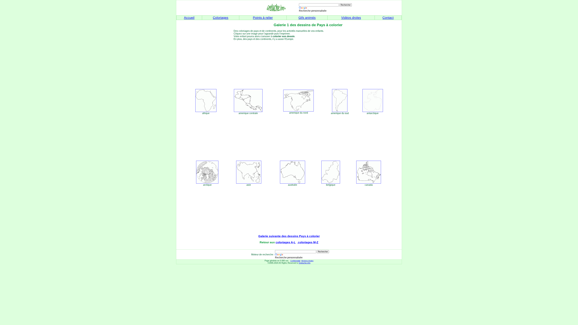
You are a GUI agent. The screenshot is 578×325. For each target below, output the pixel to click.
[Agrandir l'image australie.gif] (292, 182)
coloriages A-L (286, 242)
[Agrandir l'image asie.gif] (248, 182)
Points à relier (263, 17)
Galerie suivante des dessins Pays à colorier (289, 236)
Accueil (189, 17)
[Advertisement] (294, 64)
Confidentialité (295, 261)
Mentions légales (307, 261)
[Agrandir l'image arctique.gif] (207, 182)
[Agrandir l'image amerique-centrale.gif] (248, 111)
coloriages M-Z (307, 242)
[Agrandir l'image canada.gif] (368, 182)
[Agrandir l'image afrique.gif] (205, 111)
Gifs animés (307, 17)
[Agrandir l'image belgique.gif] (330, 182)
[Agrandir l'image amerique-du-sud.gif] (339, 111)
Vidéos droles (351, 17)
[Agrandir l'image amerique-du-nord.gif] (298, 110)
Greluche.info (304, 263)
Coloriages (220, 17)
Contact (388, 17)
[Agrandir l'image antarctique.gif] (372, 111)
